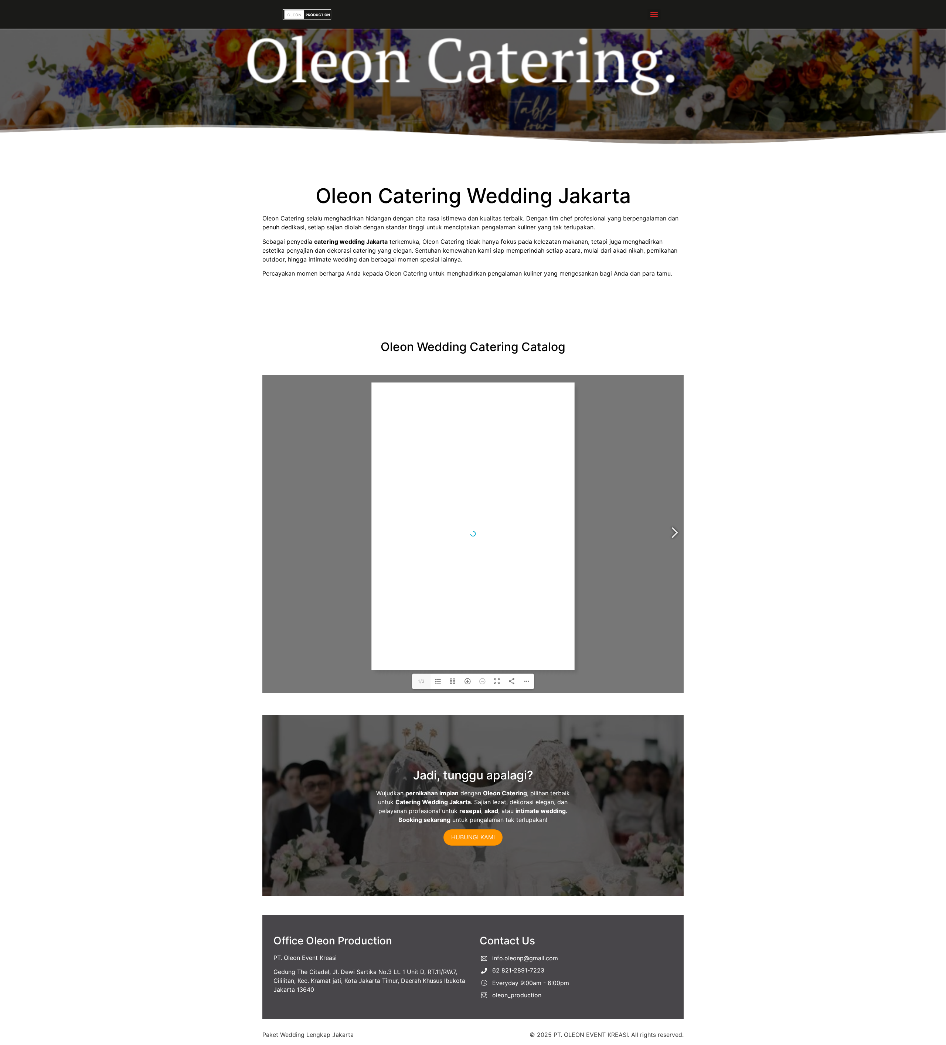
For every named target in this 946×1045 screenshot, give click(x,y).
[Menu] (654, 14)
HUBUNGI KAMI (473, 837)
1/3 (421, 681)
